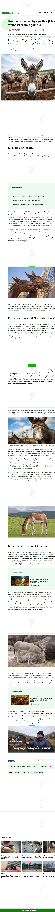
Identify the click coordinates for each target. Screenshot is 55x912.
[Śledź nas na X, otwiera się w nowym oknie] (53, 766)
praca (32, 156)
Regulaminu (28, 906)
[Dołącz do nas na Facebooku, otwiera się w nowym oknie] (49, 766)
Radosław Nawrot (16, 29)
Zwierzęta (16, 16)
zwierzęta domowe (38, 772)
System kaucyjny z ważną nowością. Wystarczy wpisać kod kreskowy (28, 204)
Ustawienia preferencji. (45, 905)
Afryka (45, 556)
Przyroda (11, 16)
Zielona (6, 16)
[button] (42, 12)
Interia (2, 16)
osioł (29, 772)
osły (24, 772)
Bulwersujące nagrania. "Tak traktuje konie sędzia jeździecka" (27, 200)
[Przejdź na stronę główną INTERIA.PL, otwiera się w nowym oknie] (6, 13)
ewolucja (17, 772)
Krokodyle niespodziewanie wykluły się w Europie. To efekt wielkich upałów (30, 193)
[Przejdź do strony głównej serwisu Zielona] (15, 13)
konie (10, 772)
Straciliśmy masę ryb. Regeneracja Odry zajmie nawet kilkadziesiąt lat (29, 196)
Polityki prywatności (36, 906)
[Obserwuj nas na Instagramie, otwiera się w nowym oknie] (51, 766)
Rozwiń (30, 365)
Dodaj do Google (24, 50)
